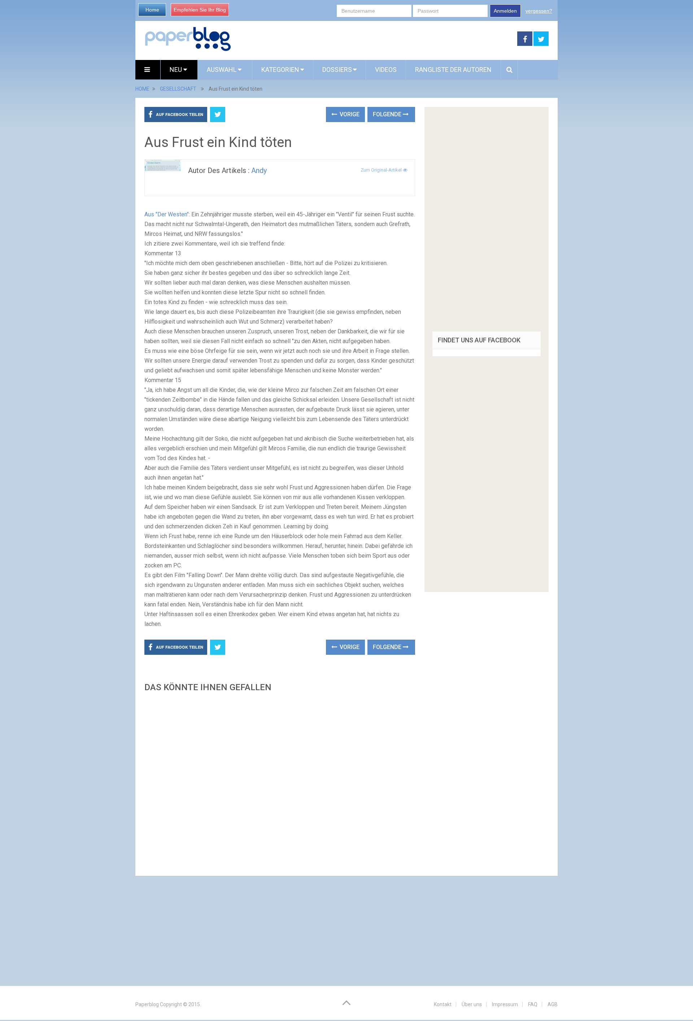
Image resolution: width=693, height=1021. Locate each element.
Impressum (505, 1004)
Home (152, 10)
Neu (176, 69)
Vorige (348, 114)
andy (259, 170)
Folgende (388, 114)
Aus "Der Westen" (166, 214)
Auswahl (222, 69)
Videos (386, 69)
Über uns (472, 1004)
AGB (553, 1004)
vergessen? (539, 11)
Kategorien (280, 69)
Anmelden (505, 11)
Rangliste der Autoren (453, 69)
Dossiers (337, 69)
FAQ (532, 1004)
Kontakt (443, 1004)
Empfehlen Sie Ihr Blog (200, 10)
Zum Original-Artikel (382, 170)
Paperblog (147, 1004)
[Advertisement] (279, 782)
